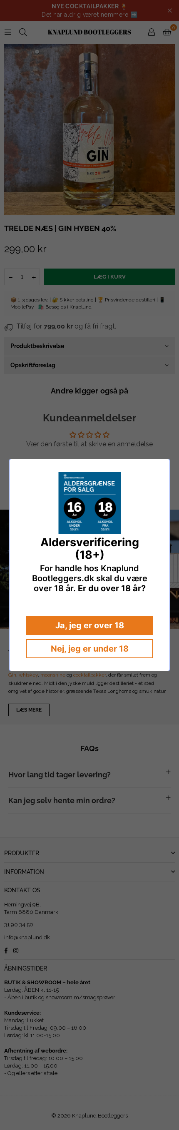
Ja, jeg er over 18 (89, 625)
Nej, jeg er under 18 (90, 649)
